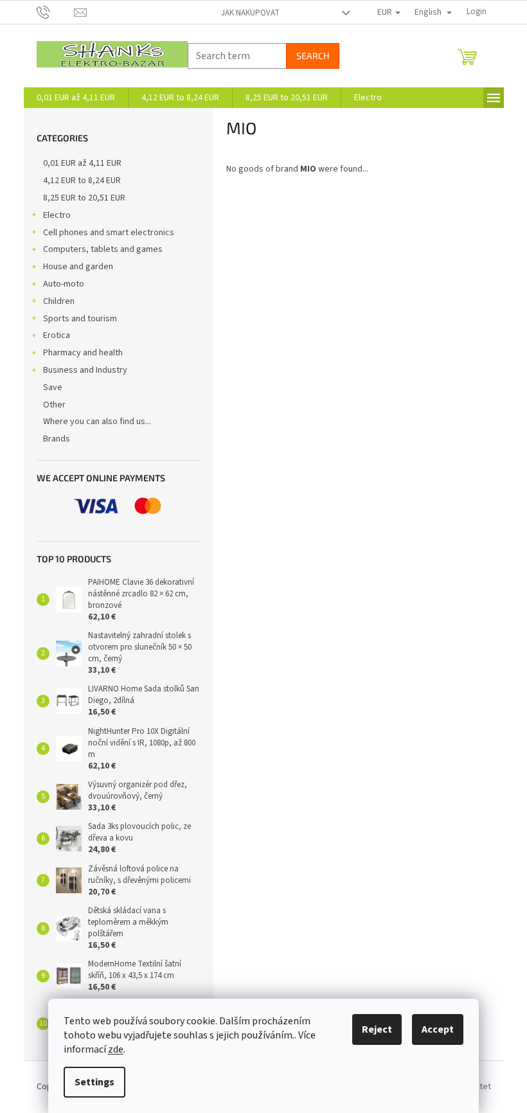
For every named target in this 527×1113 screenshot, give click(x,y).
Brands (56, 438)
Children (59, 301)
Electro (57, 215)
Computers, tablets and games (103, 249)
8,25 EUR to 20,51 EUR (84, 197)
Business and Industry (85, 370)
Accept (438, 1029)
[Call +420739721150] (56, 11)
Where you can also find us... (97, 421)
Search (312, 55)
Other (54, 404)
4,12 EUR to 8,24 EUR (82, 180)
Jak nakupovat (250, 13)
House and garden (78, 266)
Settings (94, 1082)
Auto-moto (63, 284)
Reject (377, 1029)
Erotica (56, 335)
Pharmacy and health (83, 352)
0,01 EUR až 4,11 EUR (82, 163)
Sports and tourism (80, 318)
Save (52, 387)
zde (115, 1049)
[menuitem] (76, 97)
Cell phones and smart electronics (108, 232)
